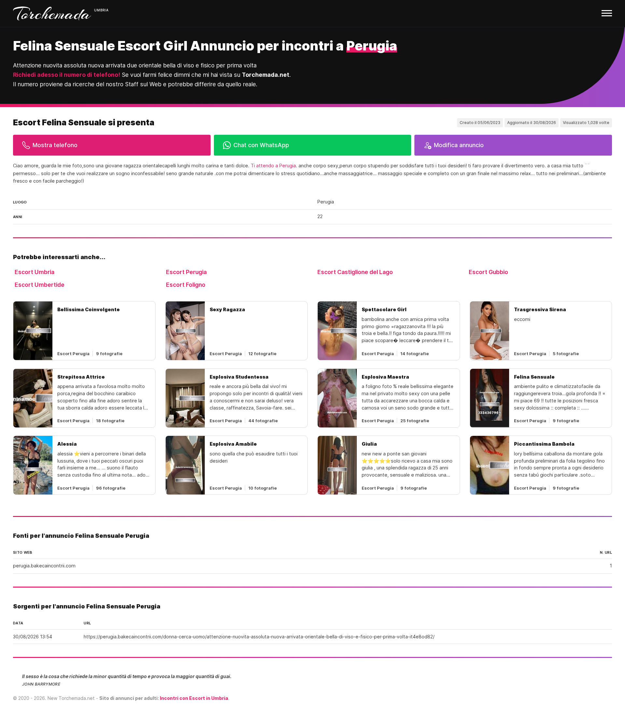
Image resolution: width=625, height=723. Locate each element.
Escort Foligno (185, 284)
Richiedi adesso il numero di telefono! (66, 74)
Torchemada (52, 14)
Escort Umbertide (39, 284)
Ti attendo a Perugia (273, 166)
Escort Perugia (186, 272)
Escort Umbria (34, 272)
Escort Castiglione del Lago (355, 272)
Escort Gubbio (488, 272)
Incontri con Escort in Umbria (194, 698)
